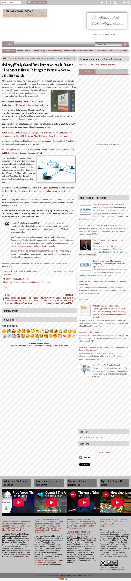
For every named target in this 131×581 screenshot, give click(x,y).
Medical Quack (45, 575)
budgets (41, 271)
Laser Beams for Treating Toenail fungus (109, 365)
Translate (104, 72)
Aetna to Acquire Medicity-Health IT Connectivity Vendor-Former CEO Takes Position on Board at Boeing (25, 103)
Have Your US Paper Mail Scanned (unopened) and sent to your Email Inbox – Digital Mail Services (110, 264)
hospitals (7, 274)
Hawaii (34, 271)
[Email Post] (5, 287)
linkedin (120, 2)
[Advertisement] (64, 27)
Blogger (89, 575)
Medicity (49, 223)
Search (125, 44)
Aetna (18, 271)
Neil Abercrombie (22, 237)
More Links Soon (38, 2)
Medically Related (13, 282)
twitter (102, 2)
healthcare (49, 271)
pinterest (129, 2)
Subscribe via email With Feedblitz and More (97, 65)
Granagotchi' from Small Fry (90, 332)
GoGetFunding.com (113, 144)
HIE (29, 271)
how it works (102, 144)
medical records (61, 271)
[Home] (4, 58)
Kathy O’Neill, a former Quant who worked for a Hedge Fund (79, 534)
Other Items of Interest (30, 282)
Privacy (87, 72)
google (111, 2)
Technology (45, 282)
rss (115, 2)
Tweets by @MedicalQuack (90, 437)
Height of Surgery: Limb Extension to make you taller (100, 225)
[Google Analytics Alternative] (65, 579)
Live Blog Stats (104, 452)
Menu (10, 44)
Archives (120, 72)
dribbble (124, 2)
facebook (106, 2)
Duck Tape (83, 299)
